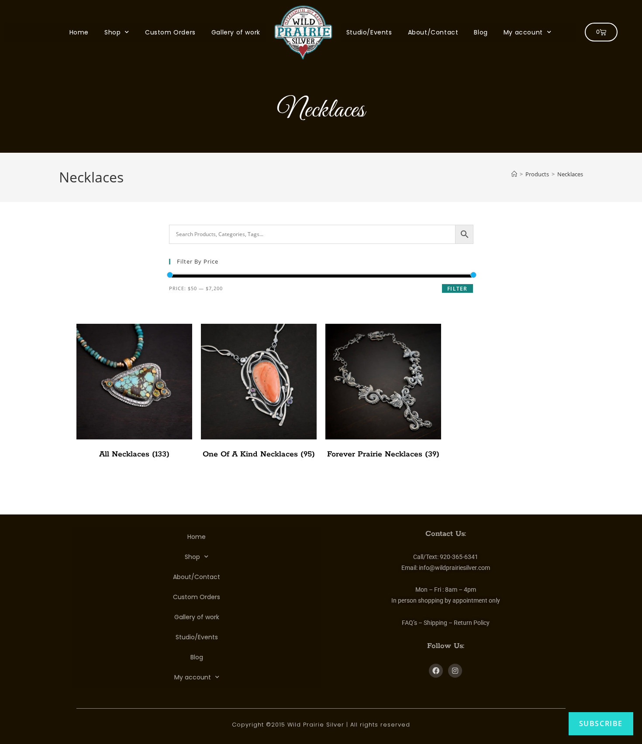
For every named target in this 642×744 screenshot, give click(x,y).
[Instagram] (455, 671)
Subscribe (601, 723)
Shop (112, 32)
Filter (457, 288)
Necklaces (570, 174)
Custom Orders (170, 32)
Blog (480, 32)
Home (79, 32)
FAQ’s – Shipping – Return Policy (446, 622)
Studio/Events (369, 32)
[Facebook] (436, 671)
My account (523, 32)
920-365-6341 (459, 556)
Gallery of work (235, 32)
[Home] (514, 174)
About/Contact (433, 32)
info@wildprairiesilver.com (454, 567)
